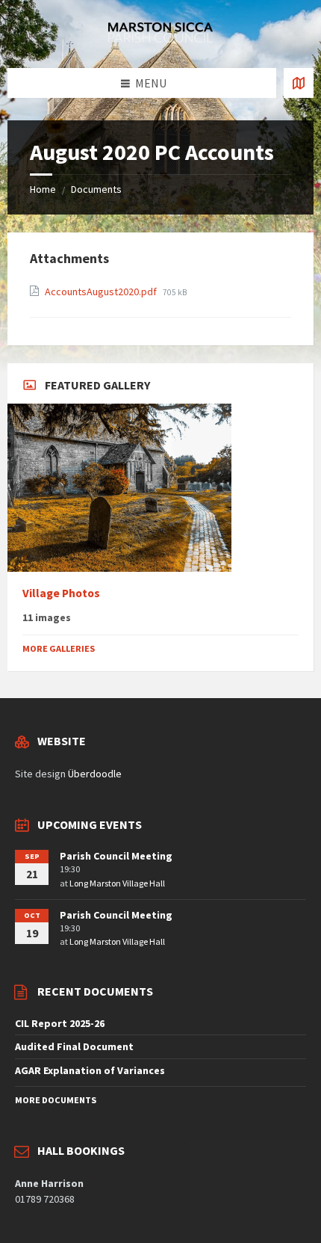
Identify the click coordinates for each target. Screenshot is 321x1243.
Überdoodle (95, 773)
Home (43, 189)
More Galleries (58, 648)
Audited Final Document (74, 1046)
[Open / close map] (299, 83)
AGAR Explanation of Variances (90, 1070)
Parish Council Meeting (116, 856)
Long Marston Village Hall (117, 883)
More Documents (55, 1099)
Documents (96, 189)
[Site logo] (160, 38)
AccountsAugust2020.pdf (102, 291)
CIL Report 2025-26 (60, 1023)
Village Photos (61, 593)
